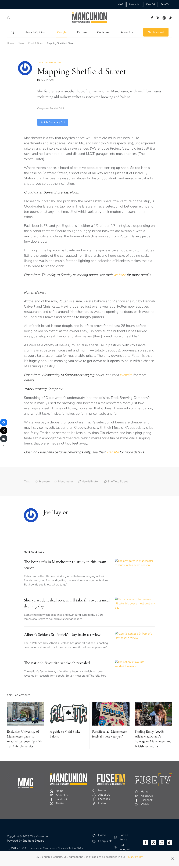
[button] (8, 18)
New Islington (90, 481)
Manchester (65, 481)
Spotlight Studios (33, 841)
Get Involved (156, 32)
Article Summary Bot (53, 122)
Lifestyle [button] (61, 32)
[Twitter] (3, 430)
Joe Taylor (48, 79)
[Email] (3, 438)
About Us (127, 32)
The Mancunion (39, 836)
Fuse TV (165, 4)
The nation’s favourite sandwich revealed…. (59, 662)
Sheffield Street (118, 481)
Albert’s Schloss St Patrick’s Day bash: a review (62, 634)
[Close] (172, 858)
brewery (44, 481)
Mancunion (134, 4)
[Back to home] (89, 17)
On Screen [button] (103, 32)
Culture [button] (82, 32)
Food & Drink (57, 108)
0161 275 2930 (18, 848)
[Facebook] (3, 422)
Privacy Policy (134, 857)
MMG (120, 4)
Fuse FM (150, 4)
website (120, 274)
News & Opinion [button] (35, 32)
